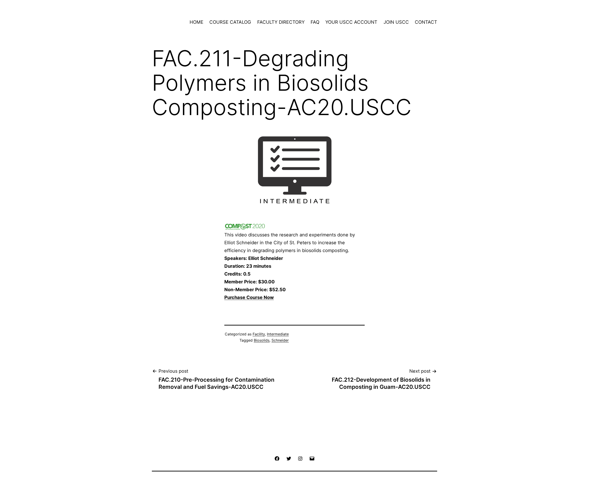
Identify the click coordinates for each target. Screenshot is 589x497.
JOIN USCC (396, 22)
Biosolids (261, 340)
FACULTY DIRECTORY (281, 22)
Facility (259, 334)
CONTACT (426, 22)
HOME (196, 22)
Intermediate (278, 334)
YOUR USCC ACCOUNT (351, 22)
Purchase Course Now (249, 297)
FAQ (315, 22)
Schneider (280, 340)
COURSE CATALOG (230, 22)
